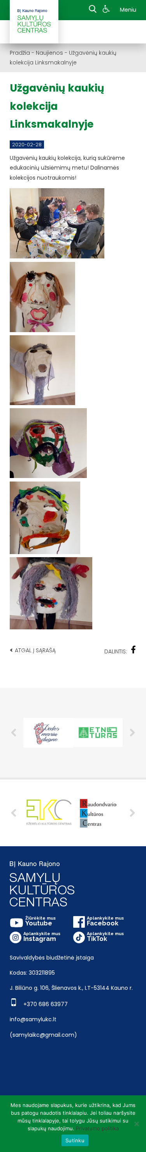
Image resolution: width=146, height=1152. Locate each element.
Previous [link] (14, 732)
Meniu (128, 10)
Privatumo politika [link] (97, 1128)
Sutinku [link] (74, 1140)
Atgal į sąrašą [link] (33, 650)
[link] (107, 10)
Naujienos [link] (49, 53)
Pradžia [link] (20, 53)
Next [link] (132, 732)
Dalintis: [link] (115, 651)
